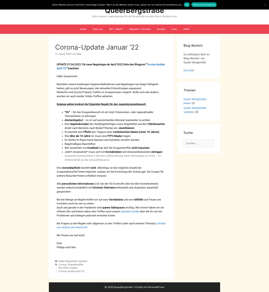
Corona (62, 264)
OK (186, 4)
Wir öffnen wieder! (68, 267)
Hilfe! (186, 29)
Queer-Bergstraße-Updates (73, 261)
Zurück (188, 70)
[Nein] (265, 4)
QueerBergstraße (134, 10)
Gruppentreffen (75, 264)
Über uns (98, 29)
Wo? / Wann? (116, 29)
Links (174, 29)
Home (83, 29)
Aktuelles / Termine (140, 29)
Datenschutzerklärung (204, 4)
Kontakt (161, 29)
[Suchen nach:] (199, 143)
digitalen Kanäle (130, 211)
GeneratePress (156, 287)
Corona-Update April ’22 (71, 271)
